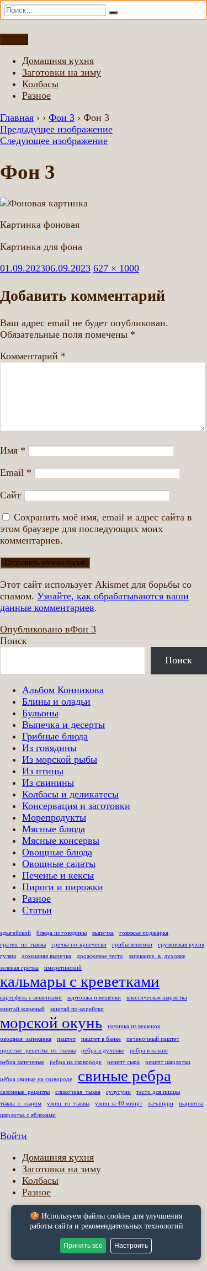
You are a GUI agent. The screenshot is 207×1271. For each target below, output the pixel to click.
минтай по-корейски (77, 1009)
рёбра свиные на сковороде (36, 1079)
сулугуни (118, 1092)
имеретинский (63, 968)
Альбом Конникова (63, 689)
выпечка (103, 933)
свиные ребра (124, 1075)
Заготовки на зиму (61, 72)
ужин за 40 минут (118, 1103)
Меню (14, 39)
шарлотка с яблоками (28, 1115)
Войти (13, 1135)
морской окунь (51, 1022)
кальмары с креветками (80, 981)
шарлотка (191, 1103)
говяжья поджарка (143, 933)
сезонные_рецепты (25, 1092)
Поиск (13, 640)
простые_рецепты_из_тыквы (38, 1050)
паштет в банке (101, 1039)
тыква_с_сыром (20, 1103)
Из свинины (48, 782)
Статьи (37, 910)
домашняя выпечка (46, 956)
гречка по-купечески (79, 945)
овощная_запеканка (25, 1039)
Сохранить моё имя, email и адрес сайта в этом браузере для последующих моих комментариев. (96, 529)
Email (15, 472)
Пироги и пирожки (62, 886)
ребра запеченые (22, 1062)
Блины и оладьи (56, 701)
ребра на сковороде (76, 1062)
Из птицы (42, 771)
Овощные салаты (58, 863)
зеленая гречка (19, 968)
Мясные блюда (53, 828)
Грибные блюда (55, 736)
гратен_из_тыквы (23, 945)
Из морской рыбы (59, 759)
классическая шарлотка (156, 998)
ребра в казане (149, 1050)
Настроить (131, 1245)
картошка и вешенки (94, 998)
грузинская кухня (181, 945)
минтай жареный (22, 1009)
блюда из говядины (61, 933)
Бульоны (40, 713)
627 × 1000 (116, 268)
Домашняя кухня (58, 60)
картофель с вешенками (31, 998)
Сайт (10, 495)
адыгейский (15, 933)
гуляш (8, 956)
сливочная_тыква (77, 1092)
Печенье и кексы (58, 875)
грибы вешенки (132, 945)
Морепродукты (54, 817)
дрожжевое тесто (100, 956)
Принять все (83, 1245)
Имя (12, 450)
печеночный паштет (152, 1039)
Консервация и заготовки (76, 805)
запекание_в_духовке (157, 956)
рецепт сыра (123, 1062)
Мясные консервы (60, 840)
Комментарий (33, 355)
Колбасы (40, 83)
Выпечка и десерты (63, 724)
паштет (66, 1039)
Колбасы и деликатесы (70, 794)
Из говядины (49, 747)
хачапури (160, 1103)
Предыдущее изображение (56, 129)
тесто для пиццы (158, 1092)
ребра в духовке (102, 1050)
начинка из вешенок (134, 1026)
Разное (36, 95)
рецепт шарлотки (167, 1062)
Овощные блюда (57, 852)
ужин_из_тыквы (68, 1103)
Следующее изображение (54, 140)
